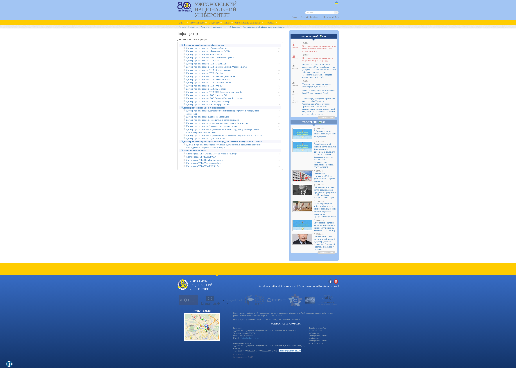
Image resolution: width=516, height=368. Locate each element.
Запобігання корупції (329, 285)
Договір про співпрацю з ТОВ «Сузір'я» (204, 73)
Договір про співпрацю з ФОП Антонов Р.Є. (206, 95)
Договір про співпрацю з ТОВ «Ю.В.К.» (204, 86)
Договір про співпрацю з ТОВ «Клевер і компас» (208, 70)
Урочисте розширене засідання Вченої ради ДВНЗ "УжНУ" (316, 85)
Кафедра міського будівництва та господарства (263, 26)
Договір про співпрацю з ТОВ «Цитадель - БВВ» (208, 82)
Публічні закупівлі (265, 285)
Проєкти (270, 22)
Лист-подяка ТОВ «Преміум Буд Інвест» (204, 160)
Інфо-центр (193, 26)
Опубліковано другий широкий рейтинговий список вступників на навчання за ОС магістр (324, 226)
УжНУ (182, 22)
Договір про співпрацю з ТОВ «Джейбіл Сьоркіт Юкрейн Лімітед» (217, 67)
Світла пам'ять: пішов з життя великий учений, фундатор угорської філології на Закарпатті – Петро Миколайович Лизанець (324, 243)
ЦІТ (310, 330)
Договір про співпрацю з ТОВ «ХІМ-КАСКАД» (208, 79)
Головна (295, 16)
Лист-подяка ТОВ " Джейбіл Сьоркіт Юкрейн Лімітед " (211, 154)
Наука (227, 22)
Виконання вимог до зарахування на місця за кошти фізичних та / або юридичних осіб (319, 49)
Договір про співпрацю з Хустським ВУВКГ (206, 138)
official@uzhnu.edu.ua (249, 338)
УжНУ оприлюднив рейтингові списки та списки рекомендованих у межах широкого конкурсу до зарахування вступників (325, 210)
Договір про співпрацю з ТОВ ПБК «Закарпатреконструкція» (214, 92)
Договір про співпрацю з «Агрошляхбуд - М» (206, 48)
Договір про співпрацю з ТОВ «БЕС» (203, 60)
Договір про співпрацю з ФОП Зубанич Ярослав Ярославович (214, 98)
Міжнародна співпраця (248, 22)
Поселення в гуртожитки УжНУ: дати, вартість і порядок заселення (324, 177)
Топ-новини (309, 122)
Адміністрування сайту (286, 285)
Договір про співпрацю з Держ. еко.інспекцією (207, 117)
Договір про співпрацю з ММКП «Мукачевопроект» (210, 57)
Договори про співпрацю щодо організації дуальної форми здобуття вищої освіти (222, 141)
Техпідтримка (316, 16)
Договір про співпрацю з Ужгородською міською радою (211, 126)
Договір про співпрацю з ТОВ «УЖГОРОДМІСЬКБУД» (211, 76)
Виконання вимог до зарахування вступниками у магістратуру (317, 59)
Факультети (206, 26)
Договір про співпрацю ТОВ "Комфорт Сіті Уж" (208, 104)
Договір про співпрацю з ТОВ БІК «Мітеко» (206, 89)
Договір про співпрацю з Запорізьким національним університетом (217, 123)
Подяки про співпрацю (194, 150)
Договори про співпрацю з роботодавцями (203, 45)
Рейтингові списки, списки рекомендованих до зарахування (325, 134)
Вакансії (304, 16)
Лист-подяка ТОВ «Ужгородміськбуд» (203, 163)
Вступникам (197, 22)
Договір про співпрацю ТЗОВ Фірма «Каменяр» (208, 101)
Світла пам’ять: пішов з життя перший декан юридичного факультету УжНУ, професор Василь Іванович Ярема (325, 192)
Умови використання (308, 285)
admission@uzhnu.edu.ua (290, 350)
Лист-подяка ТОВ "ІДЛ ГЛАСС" (201, 157)
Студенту (214, 22)
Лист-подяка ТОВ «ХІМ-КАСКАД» (202, 166)
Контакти (328, 16)
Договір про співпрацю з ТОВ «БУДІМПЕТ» (206, 64)
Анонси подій (309, 36)
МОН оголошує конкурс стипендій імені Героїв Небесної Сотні (318, 91)
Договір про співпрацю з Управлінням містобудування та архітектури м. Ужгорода (224, 135)
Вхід (336, 16)
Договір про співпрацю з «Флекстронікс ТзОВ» (208, 51)
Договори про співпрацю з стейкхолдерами (204, 108)
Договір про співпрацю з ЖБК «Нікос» (204, 54)
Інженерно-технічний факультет (227, 26)
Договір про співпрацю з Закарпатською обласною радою (212, 120)
